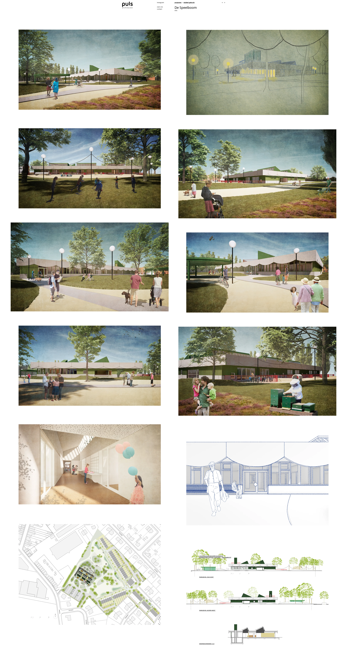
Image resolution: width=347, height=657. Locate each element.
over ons (160, 7)
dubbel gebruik (189, 3)
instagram (160, 2)
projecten (178, 3)
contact (159, 9)
